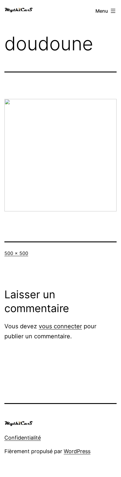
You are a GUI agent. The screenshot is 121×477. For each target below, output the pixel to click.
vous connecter (60, 326)
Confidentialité (22, 438)
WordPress (77, 451)
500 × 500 (16, 253)
